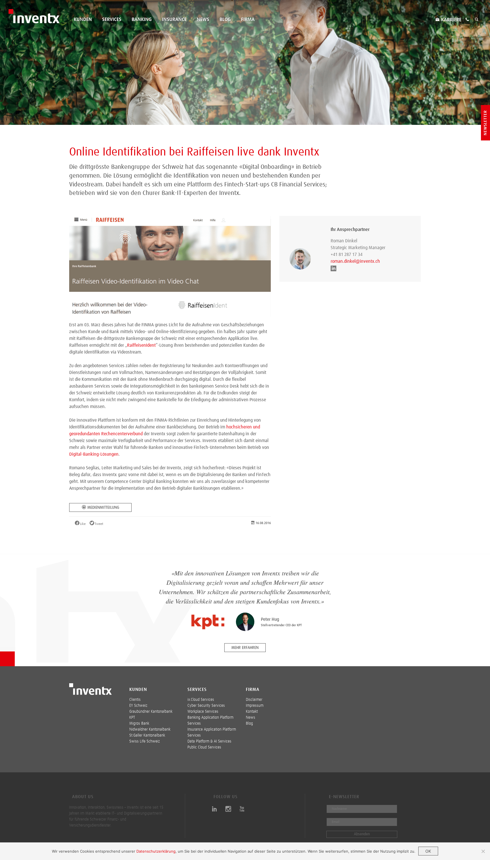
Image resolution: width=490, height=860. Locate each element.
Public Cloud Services (204, 747)
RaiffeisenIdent (141, 345)
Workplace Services (202, 712)
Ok (428, 851)
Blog (225, 19)
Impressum (254, 706)
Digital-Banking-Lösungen (94, 454)
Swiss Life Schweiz (144, 741)
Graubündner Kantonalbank (150, 712)
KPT (132, 718)
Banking (142, 19)
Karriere (451, 19)
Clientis (135, 700)
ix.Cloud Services (200, 700)
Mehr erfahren (245, 648)
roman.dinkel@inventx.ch (355, 261)
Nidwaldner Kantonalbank (149, 729)
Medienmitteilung (103, 508)
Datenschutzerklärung (156, 851)
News (203, 19)
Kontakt (252, 712)
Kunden (83, 19)
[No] (483, 851)
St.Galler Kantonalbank (147, 735)
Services (111, 19)
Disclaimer (254, 700)
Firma (248, 19)
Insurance (174, 19)
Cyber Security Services (206, 706)
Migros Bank (139, 724)
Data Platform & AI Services (209, 741)
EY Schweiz (138, 706)
